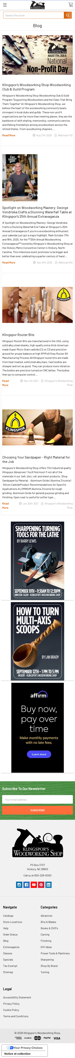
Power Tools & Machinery (55, 953)
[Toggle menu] (5, 5)
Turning (45, 972)
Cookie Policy (11, 1009)
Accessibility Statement (17, 997)
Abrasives (46, 915)
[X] (56, 885)
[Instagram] (19, 885)
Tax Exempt (10, 965)
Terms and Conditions (15, 1016)
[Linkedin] (48, 885)
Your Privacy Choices (28, 1047)
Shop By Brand (49, 965)
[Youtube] (34, 885)
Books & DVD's (49, 928)
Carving (45, 934)
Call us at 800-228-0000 (37, 875)
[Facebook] (26, 885)
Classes (7, 953)
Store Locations (12, 921)
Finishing (46, 940)
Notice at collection (17, 1053)
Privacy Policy (11, 1003)
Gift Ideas (46, 947)
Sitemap (8, 972)
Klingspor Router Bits (18, 335)
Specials (8, 959)
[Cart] (70, 4)
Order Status (10, 934)
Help (5, 928)
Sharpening (47, 959)
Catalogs (8, 915)
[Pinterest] (41, 885)
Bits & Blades (48, 921)
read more (8, 135)
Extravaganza (11, 947)
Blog (5, 940)
